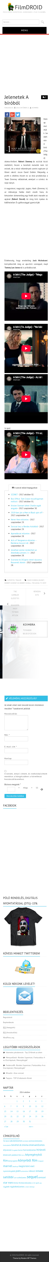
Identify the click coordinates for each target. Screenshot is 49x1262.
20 (5, 1116)
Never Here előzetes (20, 519)
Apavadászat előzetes (20, 533)
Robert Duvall (25, 583)
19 (42, 1111)
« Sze (6, 1126)
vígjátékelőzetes (17, 1186)
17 (30, 1111)
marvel (7, 1166)
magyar (41, 1161)
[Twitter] (17, 114)
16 (24, 1111)
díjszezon (7, 1150)
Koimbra (35, 108)
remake (39, 1170)
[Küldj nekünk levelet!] (25, 996)
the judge (35, 583)
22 (18, 1116)
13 (5, 1111)
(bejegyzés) (9, 1027)
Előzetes (11, 580)
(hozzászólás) (10, 1032)
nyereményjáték (9, 1171)
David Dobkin (32, 580)
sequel (32, 1176)
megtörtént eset (26, 1166)
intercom (7, 1154)
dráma (25, 1144)
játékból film (16, 1155)
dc (20, 1144)
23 (24, 1116)
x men (27, 1187)
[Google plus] (12, 114)
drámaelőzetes (37, 1144)
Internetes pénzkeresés (15, 1052)
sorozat (42, 1177)
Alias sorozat (19, 1073)
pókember (24, 1171)
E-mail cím (10, 747)
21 (11, 1116)
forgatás (15, 1150)
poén (18, 1170)
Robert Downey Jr (11, 583)
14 (11, 1111)
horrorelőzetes (29, 1150)
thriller (16, 1183)
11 (36, 1106)
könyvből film (27, 1160)
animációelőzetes (35, 1141)
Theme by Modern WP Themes (24, 1258)
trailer (18, 580)
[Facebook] (7, 114)
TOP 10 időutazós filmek (22, 1078)
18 (36, 1111)
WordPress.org (8, 1037)
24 (30, 1116)
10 (30, 1106)
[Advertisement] (24, 60)
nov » (31, 1126)
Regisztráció (7, 1017)
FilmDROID (28, 7)
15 (18, 1111)
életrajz (32, 1187)
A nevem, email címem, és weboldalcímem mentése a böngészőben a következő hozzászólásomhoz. (25, 776)
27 (5, 1121)
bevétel (15, 1144)
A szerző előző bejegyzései (25, 488)
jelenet (41, 580)
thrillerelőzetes (25, 1182)
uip (40, 1183)
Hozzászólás (10, 714)
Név (7, 735)
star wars (8, 1182)
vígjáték (6, 1186)
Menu (24, 30)
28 (11, 1121)
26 (42, 1116)
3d (4, 1141)
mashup (15, 1166)
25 (36, 1116)
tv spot (43, 583)
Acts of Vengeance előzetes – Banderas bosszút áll (24, 541)
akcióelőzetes (16, 1140)
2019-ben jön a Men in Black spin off (26, 512)
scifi (15, 1178)
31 (30, 1121)
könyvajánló (13, 1161)
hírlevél (40, 1150)
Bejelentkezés (8, 1022)
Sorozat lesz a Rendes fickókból (24, 526)
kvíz (23, 1155)
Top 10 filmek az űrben (33, 1052)
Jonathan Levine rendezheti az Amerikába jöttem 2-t (24, 551)
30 (24, 1121)
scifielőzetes (21, 1177)
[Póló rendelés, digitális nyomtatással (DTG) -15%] (23, 926)
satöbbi (8, 1177)
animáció (25, 1141)
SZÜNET (14, 494)
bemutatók (7, 1145)
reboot (32, 1171)
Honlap (8, 758)
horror (20, 1150)
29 (18, 1121)
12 (42, 1106)
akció (8, 1141)
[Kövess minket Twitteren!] (25, 966)
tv (32, 1183)
